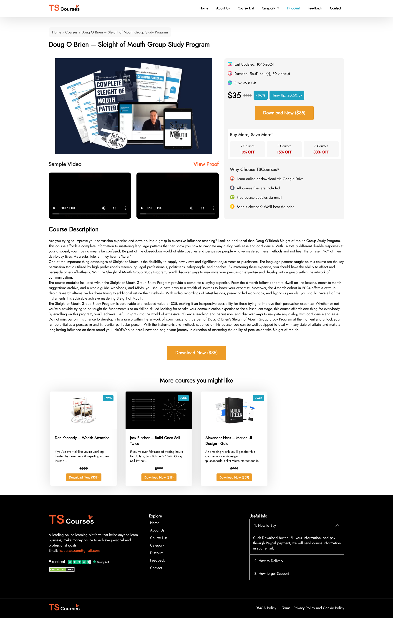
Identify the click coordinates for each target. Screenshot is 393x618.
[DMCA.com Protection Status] (62, 570)
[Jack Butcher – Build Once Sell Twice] (159, 427)
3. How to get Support (271, 573)
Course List (246, 8)
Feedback (315, 8)
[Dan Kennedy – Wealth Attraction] (83, 427)
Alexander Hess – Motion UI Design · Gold (228, 440)
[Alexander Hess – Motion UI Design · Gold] (234, 427)
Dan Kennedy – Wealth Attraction (82, 437)
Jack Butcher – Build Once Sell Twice (155, 440)
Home (203, 8)
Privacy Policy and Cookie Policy (319, 607)
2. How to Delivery (268, 560)
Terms (286, 607)
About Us (223, 8)
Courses (71, 32)
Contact (335, 8)
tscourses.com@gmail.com (79, 550)
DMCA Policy (265, 607)
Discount (293, 8)
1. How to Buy (265, 525)
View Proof (206, 164)
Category (270, 8)
